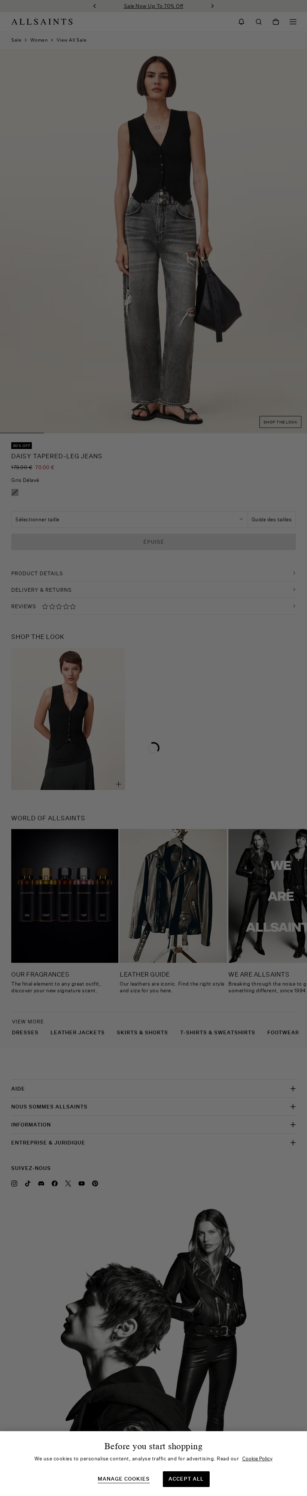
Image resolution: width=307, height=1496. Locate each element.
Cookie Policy (257, 1459)
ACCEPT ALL (186, 1479)
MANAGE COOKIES (124, 1479)
